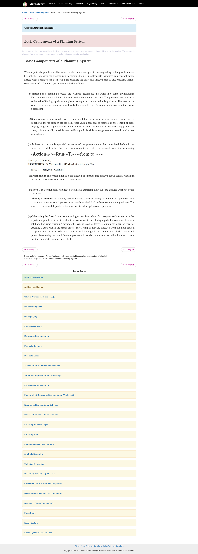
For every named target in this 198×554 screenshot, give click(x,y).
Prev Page (31, 19)
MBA (103, 3)
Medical (79, 3)
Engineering (92, 3)
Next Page (128, 19)
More (141, 3)
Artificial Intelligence (39, 12)
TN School (113, 3)
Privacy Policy (80, 546)
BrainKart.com (37, 3)
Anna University (65, 3)
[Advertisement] (158, 51)
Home (24, 12)
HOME (52, 3)
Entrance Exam (128, 3)
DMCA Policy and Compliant (113, 546)
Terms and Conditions (94, 546)
